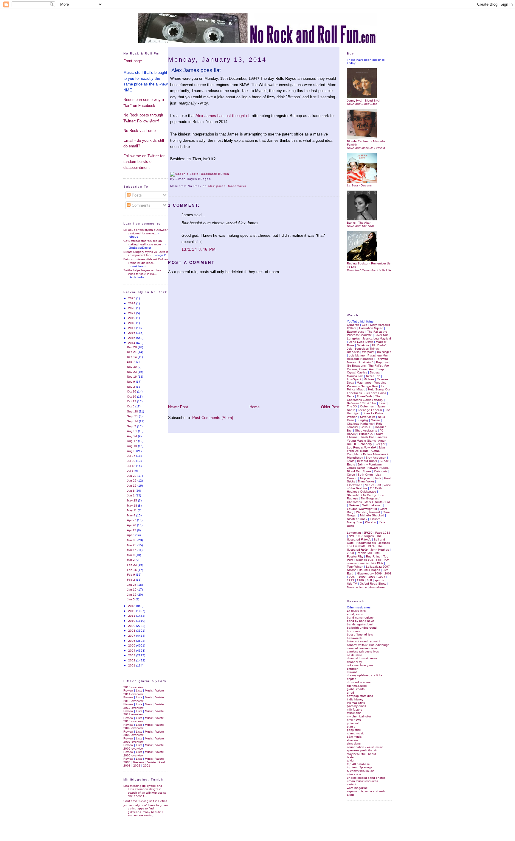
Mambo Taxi (355, 376)
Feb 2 (131, 579)
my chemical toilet (359, 716)
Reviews (139, 762)
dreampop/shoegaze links (364, 675)
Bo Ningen (384, 351)
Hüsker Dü (366, 433)
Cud (364, 324)
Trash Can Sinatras (373, 437)
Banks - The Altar (358, 222)
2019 (132, 318)
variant (351, 784)
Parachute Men (378, 355)
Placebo (370, 522)
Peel (162, 762)
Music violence (357, 587)
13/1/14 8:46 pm (199, 249)
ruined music (355, 733)
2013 (132, 606)
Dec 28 (132, 347)
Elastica (375, 519)
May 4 (131, 515)
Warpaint (368, 351)
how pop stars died (360, 695)
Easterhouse (355, 331)
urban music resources (362, 781)
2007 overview (133, 741)
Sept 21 (133, 416)
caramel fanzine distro (362, 648)
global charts (355, 689)
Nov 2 (131, 386)
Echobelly (365, 444)
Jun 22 (132, 480)
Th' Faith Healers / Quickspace (364, 490)
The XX (352, 406)
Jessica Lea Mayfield (376, 338)
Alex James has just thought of (222, 115)
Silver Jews (367, 416)
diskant (352, 672)
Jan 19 (132, 589)
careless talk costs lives (363, 651)
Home (254, 407)
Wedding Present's (367, 384)
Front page (132, 61)
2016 (132, 332)
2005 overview (133, 755)
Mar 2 (131, 559)
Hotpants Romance (360, 358)
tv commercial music (360, 771)
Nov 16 (132, 376)
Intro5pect (354, 379)
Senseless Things (366, 348)
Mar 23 (132, 545)
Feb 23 (132, 564)
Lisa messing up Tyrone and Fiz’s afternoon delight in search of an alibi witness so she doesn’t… (145, 791)
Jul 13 (131, 466)
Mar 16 (132, 550)
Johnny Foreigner (370, 464)
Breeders (353, 351)
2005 (132, 645)
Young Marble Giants (361, 440)
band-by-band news (360, 620)
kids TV (352, 583)
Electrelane (354, 485)
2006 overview (133, 748)
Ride (378, 478)
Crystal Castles (357, 372)
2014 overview (133, 694)
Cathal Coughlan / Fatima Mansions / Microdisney (367, 454)
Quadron (353, 324)
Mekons (354, 505)
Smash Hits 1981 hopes (363, 569)
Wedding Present (368, 512)
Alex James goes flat (196, 70)
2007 (132, 635)
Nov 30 (132, 366)
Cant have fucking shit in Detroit (145, 801)
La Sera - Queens (359, 185)
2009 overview (133, 728)
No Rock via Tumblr (140, 130)
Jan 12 (132, 594)
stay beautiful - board (361, 754)
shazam (352, 740)
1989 (360, 580)
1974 (371, 546)
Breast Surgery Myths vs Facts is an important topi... (145, 253)
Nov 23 (132, 371)
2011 (132, 615)
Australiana (377, 587)
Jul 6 (130, 470)
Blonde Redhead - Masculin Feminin (366, 143)
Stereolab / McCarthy (361, 495)
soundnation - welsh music (365, 747)
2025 (132, 298)
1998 (372, 576)
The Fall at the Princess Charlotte (367, 333)
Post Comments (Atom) (212, 417)
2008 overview (133, 734)
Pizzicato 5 (366, 362)
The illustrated (364, 537)
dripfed (351, 678)
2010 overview (133, 721)
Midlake (369, 379)
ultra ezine (354, 774)
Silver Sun (382, 335)
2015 (132, 337)
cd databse (354, 655)
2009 (132, 625)
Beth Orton (365, 474)
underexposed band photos (366, 777)
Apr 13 (132, 530)
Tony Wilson (355, 566)
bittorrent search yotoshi (363, 641)
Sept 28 (133, 411)
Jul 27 (131, 455)
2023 (132, 308)
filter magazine (357, 685)
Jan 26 (132, 584)
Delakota (363, 345)
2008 (132, 630)
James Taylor (356, 467)
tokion (351, 760)
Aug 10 (132, 446)
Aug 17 (132, 441)
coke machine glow (360, 665)
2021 (132, 313)
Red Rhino (373, 556)
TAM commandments (368, 561)
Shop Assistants (366, 430)
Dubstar (375, 372)
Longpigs (353, 338)
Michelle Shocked (372, 515)
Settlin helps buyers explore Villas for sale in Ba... (142, 272)
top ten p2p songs (359, 767)
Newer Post (178, 407)
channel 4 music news (362, 658)
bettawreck (354, 638)
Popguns (382, 362)
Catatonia (380, 471)
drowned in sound (359, 682)
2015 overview (133, 687)
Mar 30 (132, 540)
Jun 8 (131, 490)
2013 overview (133, 701)
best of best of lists (360, 634)
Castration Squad (371, 328)
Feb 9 (131, 574)
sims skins (354, 743)
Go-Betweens (356, 365)
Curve (351, 474)
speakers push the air (362, 750)
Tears (350, 460)
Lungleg (362, 420)
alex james (217, 186)
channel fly (354, 662)
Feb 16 (132, 569)
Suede (384, 460)
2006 (132, 640)
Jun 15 (132, 485)
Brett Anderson (376, 457)
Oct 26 (132, 391)
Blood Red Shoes (359, 471)
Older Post (330, 407)
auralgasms (355, 614)
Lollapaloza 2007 (378, 566)
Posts (136, 195)
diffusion (353, 668)
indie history (355, 699)
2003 (132, 655)
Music (149, 690)
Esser (383, 403)
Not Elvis (377, 563)
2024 (132, 303)
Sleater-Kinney (357, 519)
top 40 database (358, 764)
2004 (132, 650)
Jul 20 (131, 460)
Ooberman (367, 406)
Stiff (369, 580)
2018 (132, 323)
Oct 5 (131, 406)
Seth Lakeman (372, 505)
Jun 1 (131, 495)
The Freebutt (356, 546)
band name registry (360, 617)
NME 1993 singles (361, 536)
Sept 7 (132, 426)
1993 (350, 580)
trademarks (237, 186)
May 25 (132, 500)
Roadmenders (366, 542)
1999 (362, 576)
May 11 (132, 510)
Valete (159, 690)
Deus (350, 396)
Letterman (354, 532)
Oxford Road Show (373, 583)
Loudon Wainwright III (362, 508)
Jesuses (384, 542)
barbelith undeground (362, 627)
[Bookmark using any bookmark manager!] (199, 173)
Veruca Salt (373, 485)
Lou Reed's (361, 447)
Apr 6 (131, 535)
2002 (132, 660)
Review (128, 690)
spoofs (379, 580)
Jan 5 (131, 599)
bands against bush (360, 624)
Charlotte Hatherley (360, 423)
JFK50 (368, 532)
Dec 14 (132, 357)
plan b (351, 726)
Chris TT (366, 427)
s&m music (354, 736)
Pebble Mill (364, 553)
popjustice (354, 729)
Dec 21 (132, 351)
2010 (132, 620)
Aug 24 (132, 436)
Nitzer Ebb (373, 376)
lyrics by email (356, 706)
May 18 (132, 505)
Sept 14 (133, 421)
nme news (354, 719)
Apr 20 (132, 525)
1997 (381, 576)
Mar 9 (131, 555)
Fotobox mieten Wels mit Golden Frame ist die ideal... (145, 261)
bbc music (354, 631)
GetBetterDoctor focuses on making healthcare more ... (144, 242)
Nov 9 (131, 381)
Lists (139, 690)
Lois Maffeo (357, 355)
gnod (350, 692)
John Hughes (379, 549)
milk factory (354, 709)
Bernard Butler (367, 460)
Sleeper (380, 444)
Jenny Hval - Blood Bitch (364, 100)
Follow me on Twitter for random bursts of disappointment (144, 162)
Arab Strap (376, 369)
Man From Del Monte (366, 449)
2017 (132, 328)
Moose (375, 420)
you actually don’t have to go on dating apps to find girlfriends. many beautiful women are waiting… (145, 810)
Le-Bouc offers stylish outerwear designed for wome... (145, 231)
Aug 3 (131, 451)
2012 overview (133, 707)
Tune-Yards (365, 396)
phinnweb (353, 723)
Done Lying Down (361, 341)
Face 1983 (382, 532)
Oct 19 (132, 396)
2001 (132, 665)
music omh (354, 712)
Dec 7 (131, 361)
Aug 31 (132, 431)
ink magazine (356, 702)
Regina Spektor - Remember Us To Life (368, 265)
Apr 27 (132, 520)
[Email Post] (212, 178)
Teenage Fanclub (370, 410)
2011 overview (133, 714)
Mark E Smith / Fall (377, 502)
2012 (132, 611)
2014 (132, 343)
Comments (141, 205)
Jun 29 (132, 475)
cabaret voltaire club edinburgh (368, 645)
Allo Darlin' (378, 345)
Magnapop (364, 382)
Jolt (349, 348)
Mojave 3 (366, 478)
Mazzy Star (354, 522)
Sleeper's (375, 393)
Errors (351, 464)
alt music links (356, 610)
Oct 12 (132, 401)
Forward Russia (378, 467)
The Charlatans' (365, 398)
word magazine (357, 787)
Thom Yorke (366, 481)
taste (350, 757)
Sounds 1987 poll (368, 559)
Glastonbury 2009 (369, 573)
